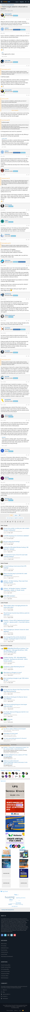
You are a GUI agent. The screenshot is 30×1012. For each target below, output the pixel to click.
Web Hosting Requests (11, 550)
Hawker (5, 692)
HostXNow (7, 328)
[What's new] (25, 1)
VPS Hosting (3, 945)
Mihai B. (7, 169)
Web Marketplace (4, 977)
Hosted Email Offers (5, 973)
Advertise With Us (6, 994)
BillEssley (5, 681)
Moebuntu (6, 543)
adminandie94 (8, 415)
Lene (5, 673)
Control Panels (4, 954)
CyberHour (7, 260)
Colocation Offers (4, 975)
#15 (28, 333)
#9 (28, 225)
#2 (28, 33)
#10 (28, 239)
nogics (6, 220)
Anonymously (8, 204)
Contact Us (5, 996)
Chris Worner (6, 531)
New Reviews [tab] (13, 744)
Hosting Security (4, 952)
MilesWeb (5, 653)
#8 (28, 210)
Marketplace (5, 998)
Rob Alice (5, 668)
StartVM (7, 376)
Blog (4, 992)
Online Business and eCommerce (13, 692)
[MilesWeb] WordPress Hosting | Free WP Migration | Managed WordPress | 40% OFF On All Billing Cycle (16, 650)
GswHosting (8, 294)
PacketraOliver (6, 625)
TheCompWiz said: (5, 69)
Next (16, 515)
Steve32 (5, 557)
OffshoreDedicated (10, 315)
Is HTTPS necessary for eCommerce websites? (16, 536)
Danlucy (5, 700)
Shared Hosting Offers (11, 584)
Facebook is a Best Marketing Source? (14, 666)
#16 (28, 356)
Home (20, 1010)
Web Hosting (11, 537)
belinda (7, 477)
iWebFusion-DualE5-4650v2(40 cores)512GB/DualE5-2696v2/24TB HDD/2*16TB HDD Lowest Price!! (15, 762)
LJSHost (7, 28)
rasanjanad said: (5, 178)
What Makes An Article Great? (10, 733)
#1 (28, 19)
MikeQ (5, 720)
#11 (28, 265)
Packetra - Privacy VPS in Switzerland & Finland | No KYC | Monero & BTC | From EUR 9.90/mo (16, 748)
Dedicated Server (7, 741)
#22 (28, 482)
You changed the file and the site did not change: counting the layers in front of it (15, 638)
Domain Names (10, 608)
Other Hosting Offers (12, 653)
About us (16, 1010)
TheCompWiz (4, 10)
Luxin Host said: (5, 120)
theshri (5, 550)
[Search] (28, 1)
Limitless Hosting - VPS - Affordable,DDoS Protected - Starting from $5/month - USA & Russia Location (15, 659)
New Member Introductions (11, 597)
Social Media (10, 668)
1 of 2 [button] (11, 515)
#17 (28, 381)
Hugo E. (5, 707)
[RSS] (23, 1010)
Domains (8, 720)
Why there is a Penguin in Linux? (13, 672)
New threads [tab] (9, 726)
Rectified (7, 449)
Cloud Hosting (11, 543)
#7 (28, 174)
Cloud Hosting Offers (5, 971)
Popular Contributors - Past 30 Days (10, 770)
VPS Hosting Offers (13, 625)
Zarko (5, 576)
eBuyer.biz (9, 719)
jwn (2, 52)
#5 (28, 156)
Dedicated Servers (5, 947)
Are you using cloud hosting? (12, 541)
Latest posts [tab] (3, 726)
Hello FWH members (9, 596)
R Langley (7, 351)
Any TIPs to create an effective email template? (14, 728)
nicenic (5, 608)
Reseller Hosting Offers (11, 591)
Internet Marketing (11, 681)
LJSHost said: (4, 98)
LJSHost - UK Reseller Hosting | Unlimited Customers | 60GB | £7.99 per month (15, 589)
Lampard (5, 662)
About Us (5, 990)
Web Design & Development (7, 956)
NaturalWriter (6, 715)
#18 (28, 404)
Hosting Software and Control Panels (13, 673)
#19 (28, 420)
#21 (28, 455)
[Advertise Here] (6, 873)
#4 (28, 95)
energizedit (8, 399)
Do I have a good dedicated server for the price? (15, 738)
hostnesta (7, 234)
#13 (28, 320)
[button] (1, 2)
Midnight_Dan (8, 498)
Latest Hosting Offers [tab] (5, 744)
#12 (28, 299)
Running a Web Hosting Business (15, 531)
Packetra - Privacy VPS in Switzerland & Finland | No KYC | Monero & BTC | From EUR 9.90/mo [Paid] (16, 622)
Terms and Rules (10, 1010)
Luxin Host (7, 60)
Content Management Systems (9, 736)
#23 (28, 503)
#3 (28, 65)
